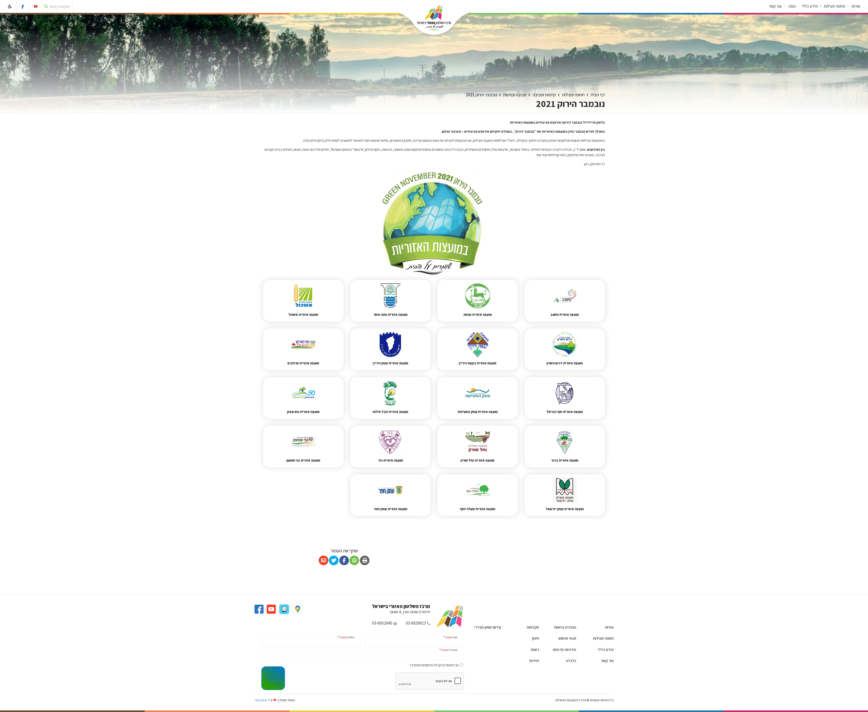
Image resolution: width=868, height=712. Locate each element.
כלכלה (571, 660)
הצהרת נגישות (565, 627)
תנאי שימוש (567, 638)
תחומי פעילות (834, 6)
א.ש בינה (260, 700)
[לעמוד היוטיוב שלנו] (35, 6)
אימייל (447, 650)
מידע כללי (810, 6)
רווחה (535, 649)
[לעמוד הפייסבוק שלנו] (23, 6)
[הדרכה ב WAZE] (283, 608)
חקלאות (533, 627)
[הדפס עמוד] (365, 560)
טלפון (345, 637)
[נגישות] (10, 6)
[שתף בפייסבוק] (344, 560)
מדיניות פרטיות (564, 649)
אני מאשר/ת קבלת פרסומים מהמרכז (434, 665)
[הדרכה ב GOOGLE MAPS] (297, 608)
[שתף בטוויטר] (334, 560)
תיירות (534, 660)
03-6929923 (416, 623)
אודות (855, 6)
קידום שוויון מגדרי (487, 627)
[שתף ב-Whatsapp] (354, 560)
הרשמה (273, 678)
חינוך (535, 638)
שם (449, 637)
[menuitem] (855, 6)
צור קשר (775, 6)
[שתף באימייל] (323, 560)
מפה (792, 6)
